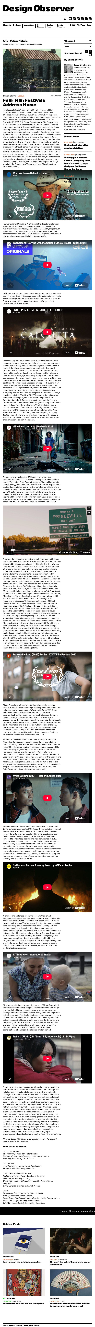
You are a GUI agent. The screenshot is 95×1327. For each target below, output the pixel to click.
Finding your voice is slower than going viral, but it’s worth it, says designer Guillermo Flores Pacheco (77, 163)
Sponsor (12, 1325)
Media (24, 40)
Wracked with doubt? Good (76, 180)
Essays (11, 44)
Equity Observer (61, 26)
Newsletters (29, 25)
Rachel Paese (69, 155)
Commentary (79, 142)
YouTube (81, 25)
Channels (7, 25)
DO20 (72, 25)
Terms (25, 1325)
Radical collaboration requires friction (76, 146)
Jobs (89, 25)
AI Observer (41, 26)
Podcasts (17, 25)
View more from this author (74, 130)
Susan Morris (9, 96)
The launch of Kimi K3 (76, 191)
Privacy (19, 1325)
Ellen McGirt (69, 176)
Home (5, 44)
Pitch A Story (34, 1325)
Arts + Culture (10, 40)
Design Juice (50, 26)
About (5, 1325)
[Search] (65, 18)
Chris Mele (68, 142)
